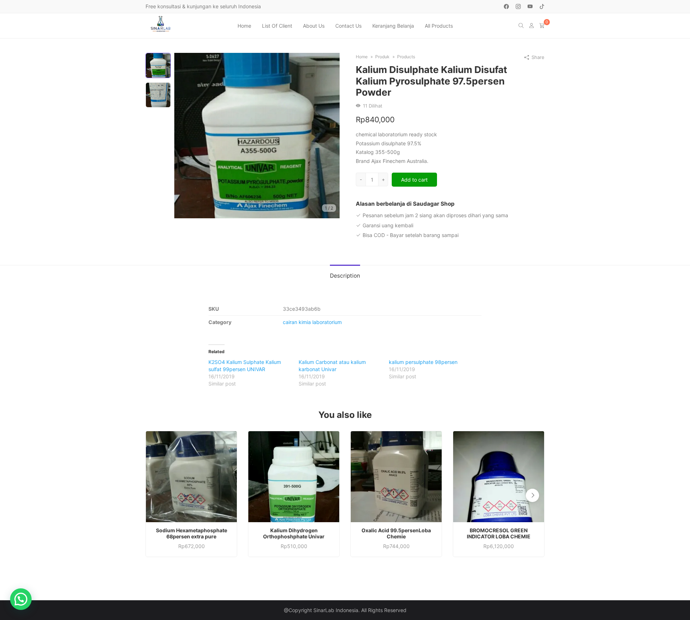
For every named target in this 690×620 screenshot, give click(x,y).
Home (244, 26)
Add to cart (414, 180)
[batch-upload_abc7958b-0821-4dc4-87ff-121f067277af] (257, 135)
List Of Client (277, 26)
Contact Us (348, 26)
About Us (314, 26)
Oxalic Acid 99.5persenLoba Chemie (396, 533)
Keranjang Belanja (393, 26)
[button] (532, 495)
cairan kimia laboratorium (312, 322)
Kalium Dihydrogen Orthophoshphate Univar (294, 533)
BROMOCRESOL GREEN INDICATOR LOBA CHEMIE (498, 533)
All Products (439, 26)
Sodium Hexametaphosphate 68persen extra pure (191, 533)
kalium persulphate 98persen (423, 362)
